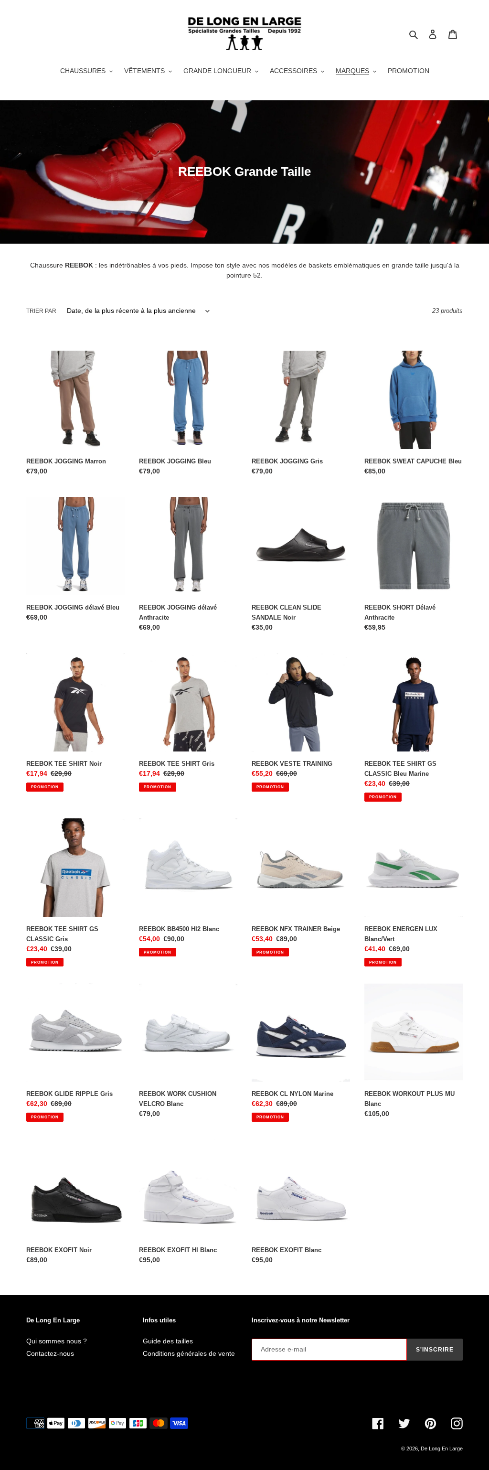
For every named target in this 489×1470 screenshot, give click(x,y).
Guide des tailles (168, 1341)
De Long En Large (442, 1448)
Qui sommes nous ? (56, 1341)
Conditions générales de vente (189, 1353)
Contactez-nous (50, 1353)
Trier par (41, 311)
